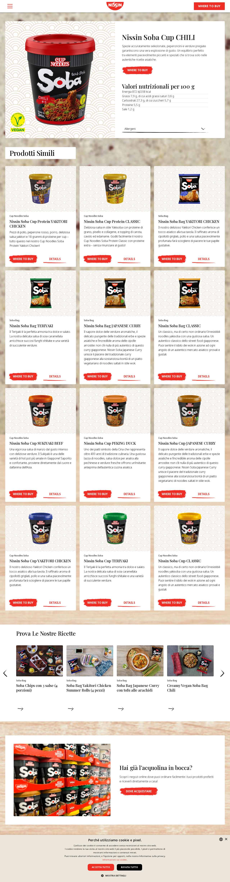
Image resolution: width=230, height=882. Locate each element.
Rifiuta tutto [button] (129, 867)
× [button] (226, 839)
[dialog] (115, 858)
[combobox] (221, 839)
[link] (115, 6)
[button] (137, 70)
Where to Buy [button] (209, 6)
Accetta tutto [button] (101, 867)
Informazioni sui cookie (115, 859)
